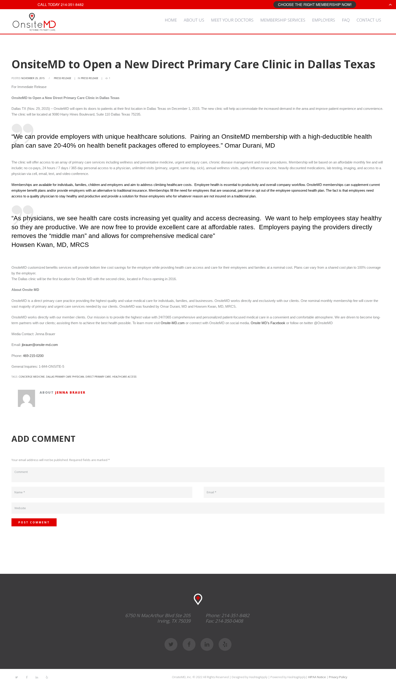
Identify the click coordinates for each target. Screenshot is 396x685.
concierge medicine (32, 376)
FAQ (346, 20)
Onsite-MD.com (173, 323)
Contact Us (369, 20)
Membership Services (282, 20)
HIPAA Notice (317, 677)
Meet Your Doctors (232, 20)
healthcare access (124, 376)
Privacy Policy (338, 677)
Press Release (62, 78)
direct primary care (98, 376)
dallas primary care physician (65, 376)
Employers (323, 20)
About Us (194, 20)
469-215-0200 (33, 356)
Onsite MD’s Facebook (268, 323)
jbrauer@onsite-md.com (40, 345)
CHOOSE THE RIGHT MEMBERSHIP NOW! (315, 4)
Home (171, 20)
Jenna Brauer (70, 392)
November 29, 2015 (33, 78)
